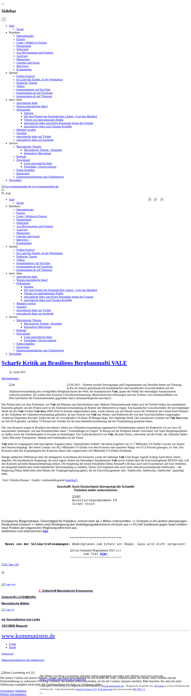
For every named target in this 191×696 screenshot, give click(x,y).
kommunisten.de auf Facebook (34, 92)
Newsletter (15, 180)
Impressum (22, 173)
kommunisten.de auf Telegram (34, 96)
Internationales (25, 35)
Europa (20, 39)
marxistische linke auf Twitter (33, 136)
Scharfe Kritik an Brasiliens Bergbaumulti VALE (64, 362)
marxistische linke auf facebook (35, 139)
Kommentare (24, 69)
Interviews (22, 66)
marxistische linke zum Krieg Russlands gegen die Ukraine (58, 123)
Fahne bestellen (25, 170)
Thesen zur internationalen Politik (43, 119)
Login (12, 644)
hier (104, 554)
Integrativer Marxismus (37, 153)
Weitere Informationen (13, 694)
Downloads (23, 160)
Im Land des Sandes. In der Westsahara (39, 79)
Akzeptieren (7, 690)
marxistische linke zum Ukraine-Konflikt (48, 126)
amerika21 (71, 480)
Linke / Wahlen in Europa (31, 42)
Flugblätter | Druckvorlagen (40, 166)
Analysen (22, 56)
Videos (20, 86)
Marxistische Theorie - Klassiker (43, 149)
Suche (20, 29)
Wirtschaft (22, 49)
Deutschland (23, 46)
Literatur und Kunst (28, 62)
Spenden (21, 133)
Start (11, 25)
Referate (21, 156)
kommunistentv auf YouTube (33, 89)
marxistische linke (26, 103)
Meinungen (23, 59)
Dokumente (23, 109)
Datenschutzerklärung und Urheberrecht (40, 176)
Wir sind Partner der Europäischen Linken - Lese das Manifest (60, 116)
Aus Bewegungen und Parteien (34, 52)
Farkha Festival (25, 76)
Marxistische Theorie (28, 146)
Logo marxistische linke (38, 163)
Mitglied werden (26, 129)
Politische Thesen (26, 82)
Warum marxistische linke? (32, 106)
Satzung (28, 113)
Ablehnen (20, 690)
